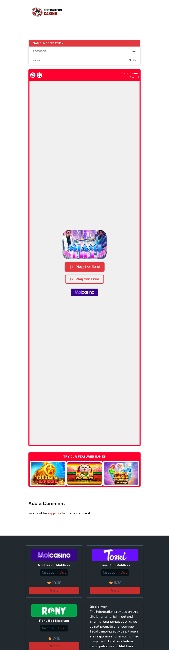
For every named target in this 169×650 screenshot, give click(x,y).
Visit (54, 590)
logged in (54, 513)
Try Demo (47, 473)
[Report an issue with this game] (32, 75)
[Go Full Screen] (39, 75)
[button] (84, 244)
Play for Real (87, 267)
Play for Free (87, 279)
